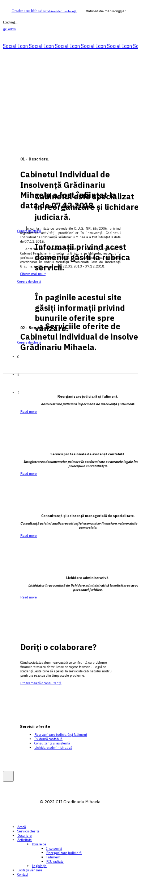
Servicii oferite (28, 831)
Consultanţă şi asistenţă (52, 743)
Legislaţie (39, 866)
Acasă (21, 827)
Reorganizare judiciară (64, 853)
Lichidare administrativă (53, 748)
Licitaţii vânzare (29, 870)
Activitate (24, 840)
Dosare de (39, 844)
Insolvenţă (54, 848)
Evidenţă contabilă (48, 739)
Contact (22, 874)
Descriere (24, 835)
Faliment (53, 857)
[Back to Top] (8, 776)
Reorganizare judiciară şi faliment (60, 735)
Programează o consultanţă (40, 683)
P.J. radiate (55, 861)
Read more (28, 412)
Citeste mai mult (33, 274)
